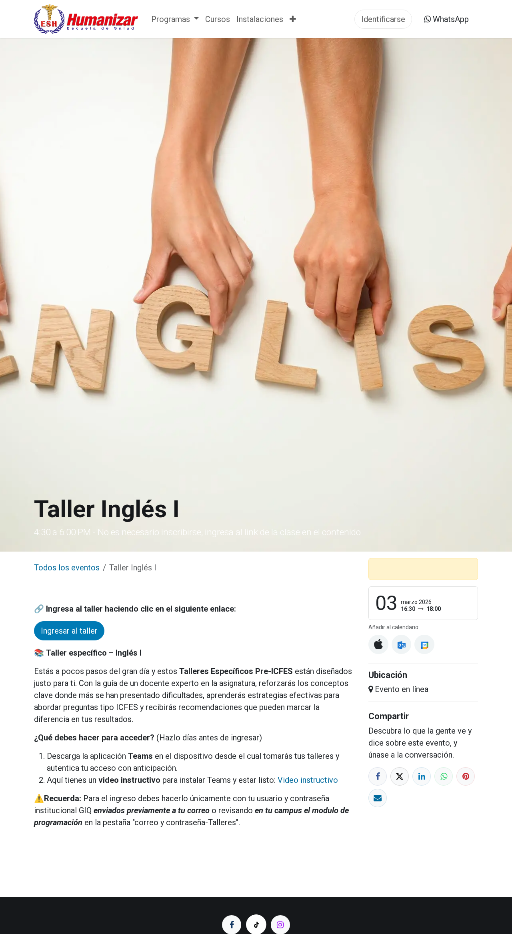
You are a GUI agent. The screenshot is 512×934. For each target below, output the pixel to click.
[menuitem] (175, 19)
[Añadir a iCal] (378, 644)
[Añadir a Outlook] (401, 644)
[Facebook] (377, 776)
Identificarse (383, 19)
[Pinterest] (465, 776)
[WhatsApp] (443, 776)
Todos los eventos (67, 567)
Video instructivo (308, 780)
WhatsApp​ (450, 19)
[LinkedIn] (421, 776)
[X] (399, 776)
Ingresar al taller (69, 631)
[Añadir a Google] (424, 644)
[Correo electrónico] (377, 798)
